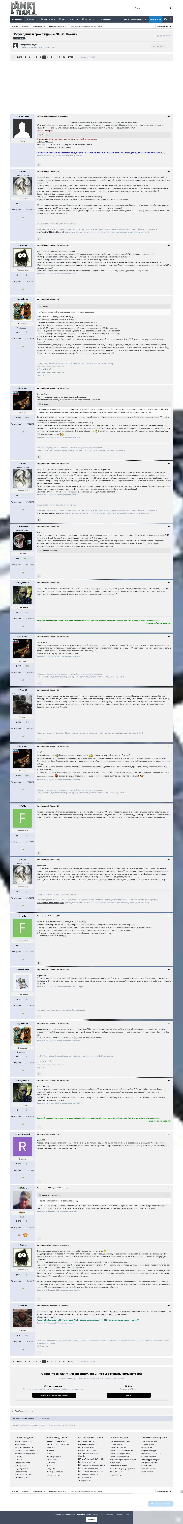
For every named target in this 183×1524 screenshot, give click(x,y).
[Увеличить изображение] (71, 317)
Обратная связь (49, 1509)
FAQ (63, 19)
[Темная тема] (170, 19)
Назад (19, 57)
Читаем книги (146, 1466)
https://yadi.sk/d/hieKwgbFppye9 (50, 232)
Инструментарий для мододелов (123, 1460)
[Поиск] (171, 8)
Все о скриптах (21, 1444)
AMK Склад (48, 19)
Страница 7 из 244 (88, 57)
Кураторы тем (146, 1447)
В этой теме (160, 8)
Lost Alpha (51, 1463)
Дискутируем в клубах (150, 1460)
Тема (12, 1509)
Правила (32, 19)
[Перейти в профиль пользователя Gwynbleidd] (22, 595)
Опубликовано (48, 116)
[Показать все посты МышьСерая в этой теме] (39, 1016)
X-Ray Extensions (116, 1463)
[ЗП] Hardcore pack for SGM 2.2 (90, 1471)
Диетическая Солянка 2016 (58, 1444)
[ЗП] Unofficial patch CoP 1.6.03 (90, 1459)
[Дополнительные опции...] (168, 116)
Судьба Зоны (52, 1460)
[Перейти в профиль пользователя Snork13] (22, 1318)
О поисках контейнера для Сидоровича (54, 147)
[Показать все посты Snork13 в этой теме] (39, 1353)
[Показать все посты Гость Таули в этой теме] (39, 165)
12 (64, 57)
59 (19, 203)
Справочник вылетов (118, 1466)
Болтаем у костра (148, 1457)
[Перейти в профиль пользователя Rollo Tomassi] (22, 1146)
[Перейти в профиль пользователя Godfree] (22, 257)
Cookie (59, 1509)
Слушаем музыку (148, 1469)
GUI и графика (20, 1466)
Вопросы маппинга (22, 1463)
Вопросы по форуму (149, 1450)
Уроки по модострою (23, 1441)
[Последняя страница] (76, 57)
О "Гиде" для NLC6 (45, 142)
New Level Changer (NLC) (44, 47)
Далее (70, 57)
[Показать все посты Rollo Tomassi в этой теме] (39, 1181)
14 (19, 999)
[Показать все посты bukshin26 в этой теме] (39, 576)
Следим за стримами (150, 1463)
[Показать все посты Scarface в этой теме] (39, 457)
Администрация (147, 1444)
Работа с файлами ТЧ (24, 1447)
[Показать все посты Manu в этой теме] (39, 239)
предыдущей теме (99, 122)
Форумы (18, 19)
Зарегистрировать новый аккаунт (54, 1395)
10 (55, 57)
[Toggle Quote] (40, 306)
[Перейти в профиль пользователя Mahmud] (22, 311)
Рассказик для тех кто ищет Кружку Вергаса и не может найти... (65, 144)
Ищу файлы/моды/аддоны (120, 1441)
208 (19, 1164)
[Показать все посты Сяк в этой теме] (39, 1238)
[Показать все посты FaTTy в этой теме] (39, 853)
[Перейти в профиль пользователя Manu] (22, 186)
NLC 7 (49, 1466)
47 (19, 836)
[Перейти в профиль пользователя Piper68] (22, 704)
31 (19, 612)
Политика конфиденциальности (29, 1509)
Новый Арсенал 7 (54, 1457)
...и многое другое (22, 1477)
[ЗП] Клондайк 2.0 (85, 1477)
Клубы (75, 19)
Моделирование (21, 1469)
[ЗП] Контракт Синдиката (88, 1474)
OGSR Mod (51, 1447)
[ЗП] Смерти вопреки (86, 1462)
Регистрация (155, 19)
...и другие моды (53, 1475)
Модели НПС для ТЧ (118, 1447)
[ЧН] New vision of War (87, 1450)
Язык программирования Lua (26, 1453)
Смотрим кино (147, 1472)
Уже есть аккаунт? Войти (135, 19)
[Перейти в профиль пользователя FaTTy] (22, 818)
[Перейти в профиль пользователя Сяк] (22, 1200)
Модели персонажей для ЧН (121, 1450)
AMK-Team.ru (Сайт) (149, 1441)
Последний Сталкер (55, 1472)
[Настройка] (165, 19)
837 (19, 418)
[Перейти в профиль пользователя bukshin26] (22, 541)
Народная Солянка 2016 (56, 1441)
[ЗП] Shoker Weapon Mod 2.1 (89, 1468)
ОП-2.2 (49, 1453)
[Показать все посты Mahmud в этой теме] (39, 381)
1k (19, 559)
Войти (128, 1395)
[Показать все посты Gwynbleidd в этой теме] (39, 630)
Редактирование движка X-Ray (27, 1450)
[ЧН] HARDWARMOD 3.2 (87, 1444)
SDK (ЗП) (18, 1460)
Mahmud (24, 299)
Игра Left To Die (116, 1472)
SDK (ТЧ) (18, 1457)
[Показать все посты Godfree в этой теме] (39, 292)
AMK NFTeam (90, 19)
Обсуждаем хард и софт (151, 1453)
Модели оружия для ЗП (119, 1457)
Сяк (25, 1188)
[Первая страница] (13, 57)
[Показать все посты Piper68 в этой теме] (39, 739)
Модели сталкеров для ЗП (120, 1453)
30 (19, 275)
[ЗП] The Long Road (86, 1447)
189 (19, 722)
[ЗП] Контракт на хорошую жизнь (91, 1465)
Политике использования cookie (116, 1514)
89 (19, 332)
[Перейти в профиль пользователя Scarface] (22, 400)
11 (59, 57)
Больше (106, 19)
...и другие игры (116, 1475)
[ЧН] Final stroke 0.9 (86, 1441)
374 (19, 1221)
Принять (91, 1519)
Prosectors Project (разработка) (122, 1469)
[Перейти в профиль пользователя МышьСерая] (22, 982)
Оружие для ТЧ (116, 1444)
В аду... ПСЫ (51, 1469)
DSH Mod (50, 1450)
